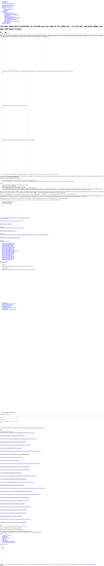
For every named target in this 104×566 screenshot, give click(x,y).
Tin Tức (17, 217)
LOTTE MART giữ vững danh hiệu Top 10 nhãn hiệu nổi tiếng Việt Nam (11, 516)
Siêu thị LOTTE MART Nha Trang (8, 250)
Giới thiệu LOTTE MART (6, 535)
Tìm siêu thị (4, 538)
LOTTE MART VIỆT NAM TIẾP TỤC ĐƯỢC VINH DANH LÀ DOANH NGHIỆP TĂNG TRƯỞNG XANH (14, 454)
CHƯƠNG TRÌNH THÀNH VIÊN (8, 5)
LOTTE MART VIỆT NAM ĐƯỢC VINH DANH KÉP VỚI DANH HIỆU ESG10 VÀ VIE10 (12, 435)
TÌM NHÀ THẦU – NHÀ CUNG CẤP (11, 14)
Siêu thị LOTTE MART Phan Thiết (8, 252)
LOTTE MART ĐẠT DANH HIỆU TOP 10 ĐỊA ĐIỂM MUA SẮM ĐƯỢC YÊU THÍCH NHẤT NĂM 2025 (14, 466)
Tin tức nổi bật (21, 217)
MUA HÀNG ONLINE (6, 306)
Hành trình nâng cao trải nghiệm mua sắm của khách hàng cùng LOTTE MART (12, 503)
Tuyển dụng (4, 2)
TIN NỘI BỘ (6, 9)
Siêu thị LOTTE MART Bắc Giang (8, 258)
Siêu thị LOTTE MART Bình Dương (8, 247)
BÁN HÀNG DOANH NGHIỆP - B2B (9, 307)
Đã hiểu (1, 565)
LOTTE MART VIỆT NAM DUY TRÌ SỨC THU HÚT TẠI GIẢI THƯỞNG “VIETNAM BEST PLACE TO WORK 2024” (16, 491)
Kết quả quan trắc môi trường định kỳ (8, 541)
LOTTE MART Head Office (7, 259)
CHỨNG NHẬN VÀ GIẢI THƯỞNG (7, 431)
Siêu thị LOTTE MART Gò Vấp (7, 246)
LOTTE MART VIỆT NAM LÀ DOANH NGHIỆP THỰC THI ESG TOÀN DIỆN (11, 448)
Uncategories (26, 217)
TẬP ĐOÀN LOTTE (8, 12)
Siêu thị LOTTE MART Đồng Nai (8, 248)
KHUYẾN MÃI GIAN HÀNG (7, 7)
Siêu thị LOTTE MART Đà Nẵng (8, 254)
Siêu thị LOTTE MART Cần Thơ (8, 253)
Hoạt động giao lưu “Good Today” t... (6, 224)
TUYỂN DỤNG (5, 10)
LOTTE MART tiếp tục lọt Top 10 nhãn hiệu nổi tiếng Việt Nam (9, 460)
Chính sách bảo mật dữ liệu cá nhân (8, 3)
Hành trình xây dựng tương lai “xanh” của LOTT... (8, 230)
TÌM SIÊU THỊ (5, 302)
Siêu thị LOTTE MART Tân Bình (8, 245)
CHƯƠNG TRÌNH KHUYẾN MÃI (8, 303)
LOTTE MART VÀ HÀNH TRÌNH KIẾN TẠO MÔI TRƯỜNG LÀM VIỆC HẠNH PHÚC (12, 485)
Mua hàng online (5, 1)
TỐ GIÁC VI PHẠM (6, 23)
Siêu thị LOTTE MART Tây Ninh (8, 257)
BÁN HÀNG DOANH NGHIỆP (10, 13)
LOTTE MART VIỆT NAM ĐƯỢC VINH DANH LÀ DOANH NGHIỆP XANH (10, 472)
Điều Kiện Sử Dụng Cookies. (91, 564)
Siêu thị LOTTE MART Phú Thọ (8, 244)
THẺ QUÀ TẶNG (7, 20)
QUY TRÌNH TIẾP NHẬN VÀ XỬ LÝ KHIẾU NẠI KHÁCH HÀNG (11, 19)
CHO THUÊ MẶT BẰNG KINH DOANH (12, 21)
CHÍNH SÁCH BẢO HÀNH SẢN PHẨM (11, 17)
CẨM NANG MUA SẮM (6, 6)
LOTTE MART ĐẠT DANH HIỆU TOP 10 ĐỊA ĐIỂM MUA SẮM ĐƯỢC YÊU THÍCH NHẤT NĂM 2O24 (14, 497)
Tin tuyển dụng (4, 536)
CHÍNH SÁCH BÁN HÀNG (9, 16)
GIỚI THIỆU (4, 11)
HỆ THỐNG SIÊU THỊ (6, 22)
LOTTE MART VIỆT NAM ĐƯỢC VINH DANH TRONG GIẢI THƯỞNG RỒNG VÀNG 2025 (13, 479)
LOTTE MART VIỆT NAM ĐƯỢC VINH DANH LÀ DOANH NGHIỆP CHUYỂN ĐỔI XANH (13, 441)
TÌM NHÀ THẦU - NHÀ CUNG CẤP (9, 309)
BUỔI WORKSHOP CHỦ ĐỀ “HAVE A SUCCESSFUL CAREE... (10, 237)
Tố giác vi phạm (5, 540)
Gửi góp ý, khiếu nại (5, 537)
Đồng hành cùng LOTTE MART (10, 217)
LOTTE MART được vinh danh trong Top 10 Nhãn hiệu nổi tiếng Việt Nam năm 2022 (13, 522)
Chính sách (4, 539)
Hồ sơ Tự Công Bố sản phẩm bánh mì (8, 542)
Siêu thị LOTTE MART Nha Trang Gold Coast (10, 251)
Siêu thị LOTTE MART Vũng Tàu (8, 249)
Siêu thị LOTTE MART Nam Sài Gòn (8, 243)
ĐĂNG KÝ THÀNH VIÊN (7, 304)
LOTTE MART (7, 15)
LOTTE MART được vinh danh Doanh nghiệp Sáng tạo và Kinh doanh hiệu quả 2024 (13, 509)
